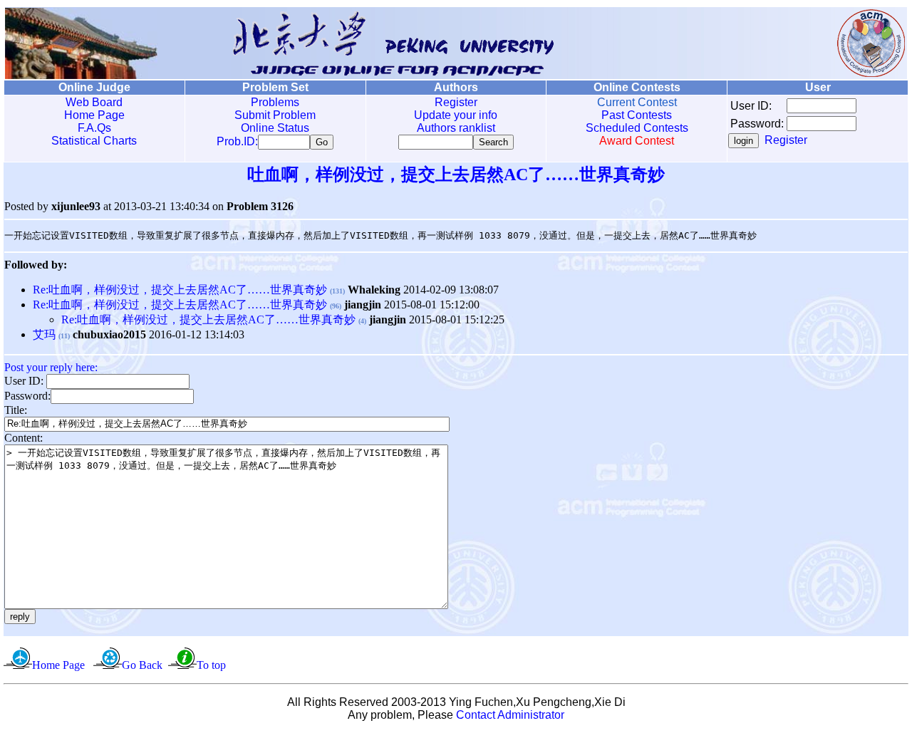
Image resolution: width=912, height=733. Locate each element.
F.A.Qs (94, 128)
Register (456, 102)
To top (211, 665)
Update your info (455, 115)
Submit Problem (275, 115)
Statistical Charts (94, 141)
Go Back (142, 665)
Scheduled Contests (637, 128)
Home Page (94, 115)
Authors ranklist (456, 128)
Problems (275, 102)
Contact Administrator (510, 715)
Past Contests (636, 115)
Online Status (275, 128)
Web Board (94, 102)
